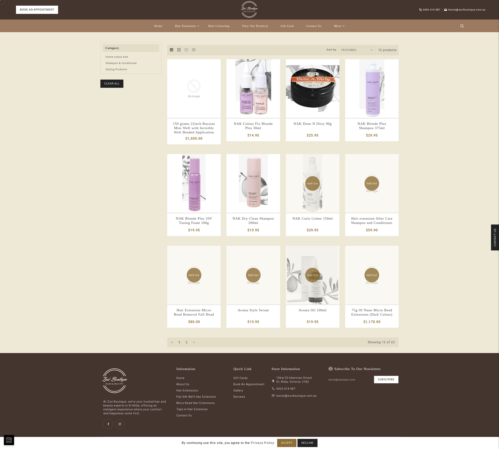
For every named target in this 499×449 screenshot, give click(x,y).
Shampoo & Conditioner (121, 63)
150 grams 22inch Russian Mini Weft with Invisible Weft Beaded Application (194, 128)
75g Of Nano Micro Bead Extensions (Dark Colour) (371, 312)
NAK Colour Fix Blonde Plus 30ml (253, 126)
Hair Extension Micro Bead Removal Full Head (194, 312)
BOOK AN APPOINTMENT (37, 9)
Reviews (239, 396)
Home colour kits (117, 56)
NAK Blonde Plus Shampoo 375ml (371, 126)
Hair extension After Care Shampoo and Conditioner (372, 221)
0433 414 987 (286, 388)
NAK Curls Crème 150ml (312, 218)
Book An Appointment (249, 384)
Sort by (331, 49)
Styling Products (116, 69)
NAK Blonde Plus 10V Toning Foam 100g (194, 221)
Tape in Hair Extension (192, 409)
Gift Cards (241, 378)
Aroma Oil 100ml (313, 310)
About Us (182, 384)
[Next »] (194, 342)
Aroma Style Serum (253, 310)
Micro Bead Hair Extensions (195, 403)
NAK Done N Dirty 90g (313, 124)
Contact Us (184, 415)
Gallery (238, 390)
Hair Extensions (187, 390)
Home (180, 378)
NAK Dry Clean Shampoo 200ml (253, 221)
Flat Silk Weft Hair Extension (196, 396)
